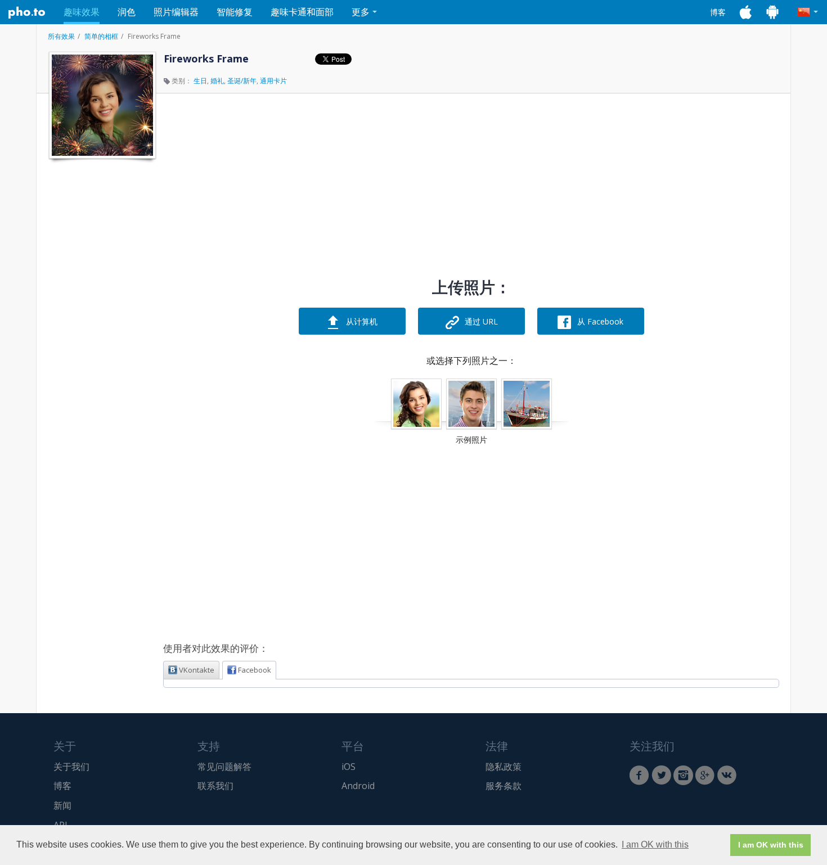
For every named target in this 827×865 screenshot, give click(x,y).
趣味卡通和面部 (302, 12)
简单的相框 (101, 36)
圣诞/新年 (242, 80)
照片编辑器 (176, 12)
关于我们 (71, 766)
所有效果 (61, 36)
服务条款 (504, 786)
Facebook (254, 670)
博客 (718, 12)
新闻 (62, 805)
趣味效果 (82, 12)
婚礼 (217, 80)
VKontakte (196, 670)
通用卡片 (273, 80)
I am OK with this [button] (655, 844)
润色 (127, 12)
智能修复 (235, 12)
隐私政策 (504, 766)
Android (358, 786)
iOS (348, 766)
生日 (200, 80)
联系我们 (215, 786)
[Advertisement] (101, 333)
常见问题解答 (224, 766)
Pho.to (27, 12)
